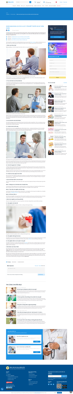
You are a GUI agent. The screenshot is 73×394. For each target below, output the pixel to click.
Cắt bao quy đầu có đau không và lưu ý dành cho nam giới (29, 297)
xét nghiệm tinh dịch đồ (14, 192)
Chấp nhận (59, 392)
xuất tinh (29, 238)
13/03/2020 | (18, 38)
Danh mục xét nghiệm (52, 5)
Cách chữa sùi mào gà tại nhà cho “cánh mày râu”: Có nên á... (30, 312)
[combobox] (57, 69)
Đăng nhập (65, 2)
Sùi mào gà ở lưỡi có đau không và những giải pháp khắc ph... (30, 319)
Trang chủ (7, 14)
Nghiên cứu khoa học (37, 5)
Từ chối (55, 392)
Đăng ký (61, 2)
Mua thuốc (58, 5)
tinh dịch (26, 242)
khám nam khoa (33, 42)
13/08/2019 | (17, 39)
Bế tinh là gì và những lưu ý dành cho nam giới (27, 289)
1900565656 (9, 374)
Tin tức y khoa (13, 14)
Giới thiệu (18, 5)
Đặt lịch (37, 341)
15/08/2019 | (18, 36)
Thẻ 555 (46, 5)
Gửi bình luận (40, 274)
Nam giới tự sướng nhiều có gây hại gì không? (26, 304)
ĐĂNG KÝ (64, 376)
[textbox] (57, 69)
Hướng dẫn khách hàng (29, 5)
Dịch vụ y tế (23, 5)
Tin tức (43, 5)
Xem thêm (65, 82)
